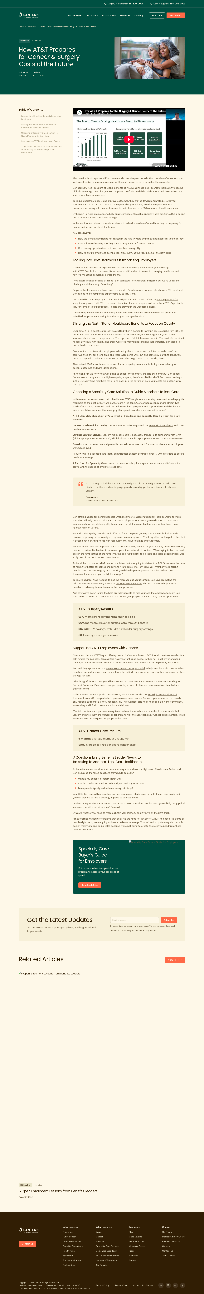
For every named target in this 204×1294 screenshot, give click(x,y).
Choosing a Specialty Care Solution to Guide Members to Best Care (39, 134)
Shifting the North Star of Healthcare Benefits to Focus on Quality (38, 126)
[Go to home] (29, 15)
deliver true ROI (153, 563)
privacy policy (143, 926)
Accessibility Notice (143, 1285)
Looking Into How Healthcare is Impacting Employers (41, 118)
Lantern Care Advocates (129, 583)
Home (21, 27)
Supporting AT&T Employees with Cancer (41, 141)
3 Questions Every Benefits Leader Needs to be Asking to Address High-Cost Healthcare (41, 149)
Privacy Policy (102, 1285)
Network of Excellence (161, 425)
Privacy (146, 930)
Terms (153, 930)
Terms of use (121, 1285)
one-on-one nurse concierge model (125, 668)
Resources (31, 27)
